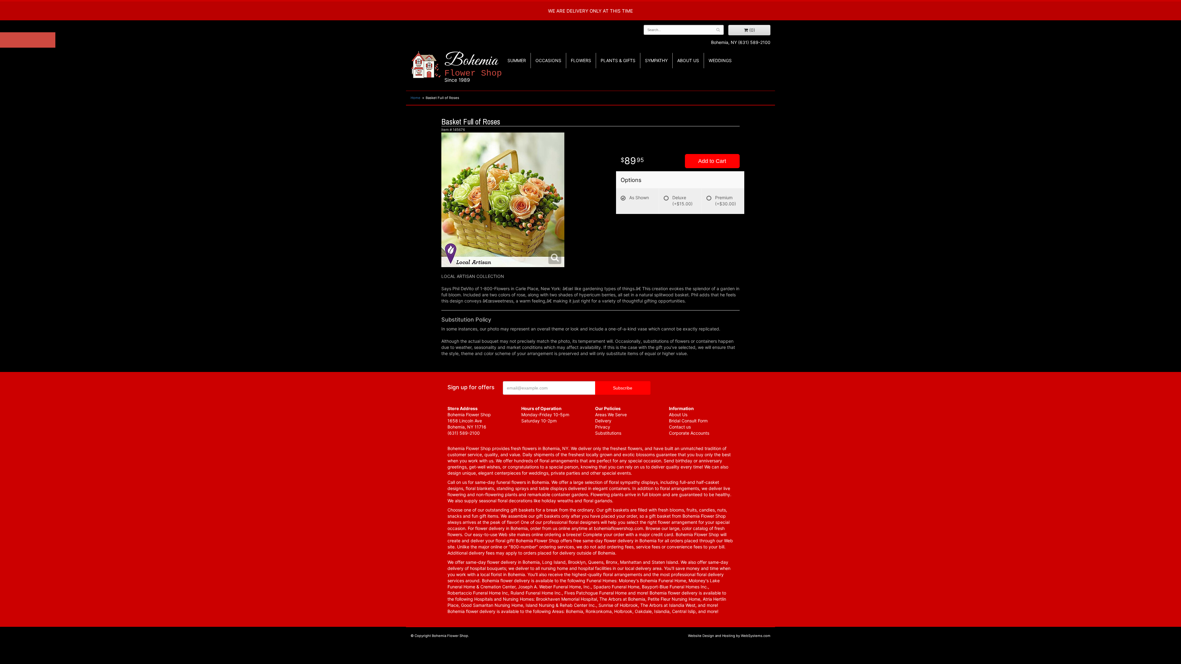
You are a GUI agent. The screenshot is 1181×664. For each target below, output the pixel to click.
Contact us (680, 426)
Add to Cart (712, 161)
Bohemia (473, 67)
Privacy (602, 426)
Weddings (720, 60)
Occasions (548, 60)
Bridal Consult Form (688, 420)
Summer (516, 60)
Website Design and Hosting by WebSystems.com (729, 636)
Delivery (603, 420)
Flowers (581, 60)
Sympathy (656, 60)
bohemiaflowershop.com (618, 528)
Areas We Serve (611, 414)
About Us (678, 414)
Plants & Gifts (618, 60)
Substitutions (608, 433)
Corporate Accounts (689, 433)
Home (415, 98)
